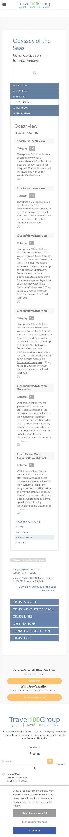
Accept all (34, 830)
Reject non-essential (34, 812)
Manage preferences (34, 821)
